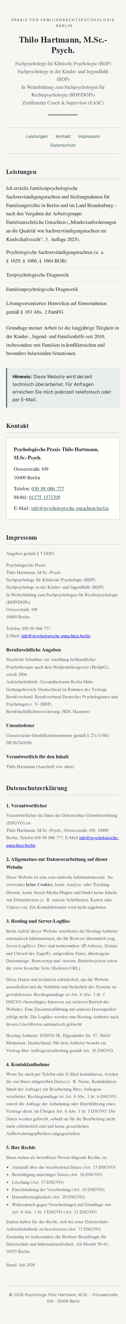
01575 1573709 (44, 496)
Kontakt (63, 136)
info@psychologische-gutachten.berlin (70, 507)
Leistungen (37, 136)
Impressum (89, 136)
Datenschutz (63, 145)
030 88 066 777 (47, 488)
